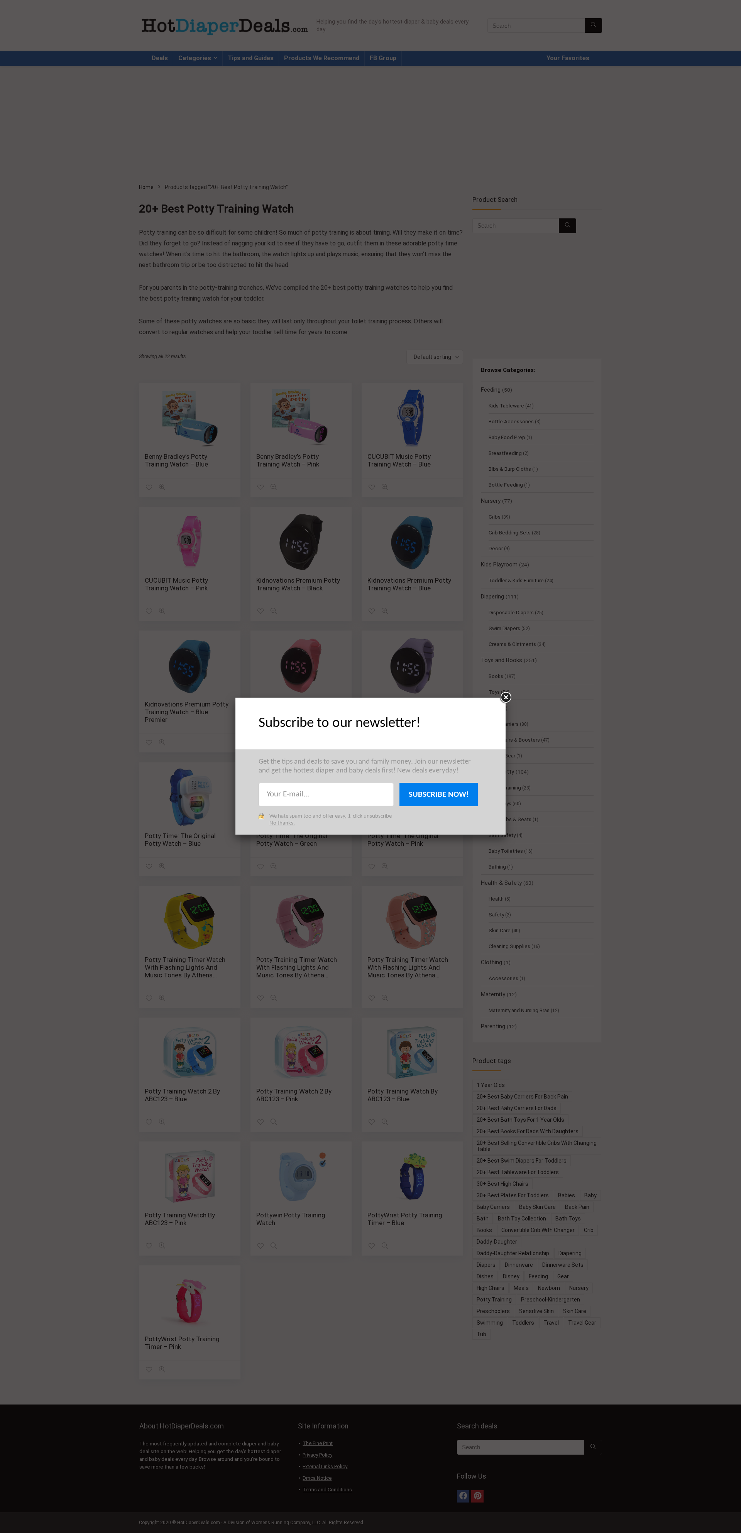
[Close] (506, 698)
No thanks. (282, 823)
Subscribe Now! (439, 795)
